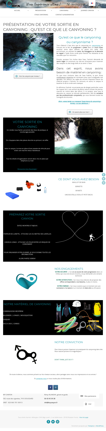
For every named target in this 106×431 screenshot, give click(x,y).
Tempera (91, 426)
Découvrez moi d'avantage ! (27, 169)
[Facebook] (103, 174)
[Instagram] (103, 183)
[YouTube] (103, 179)
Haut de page (83, 417)
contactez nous (41, 378)
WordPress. (100, 426)
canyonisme (96, 45)
